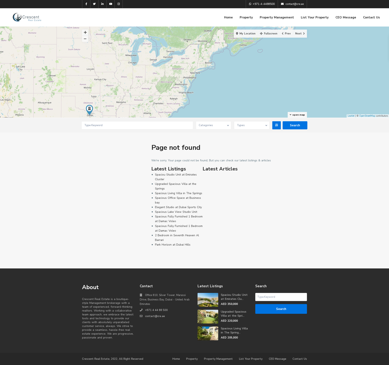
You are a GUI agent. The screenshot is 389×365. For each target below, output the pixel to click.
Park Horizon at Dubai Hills (172, 245)
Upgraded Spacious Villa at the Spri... (233, 314)
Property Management (277, 17)
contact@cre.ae (155, 316)
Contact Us (371, 17)
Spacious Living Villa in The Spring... (234, 330)
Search (281, 309)
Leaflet (351, 115)
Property (246, 17)
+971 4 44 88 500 (156, 310)
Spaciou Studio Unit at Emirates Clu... (234, 297)
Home (228, 17)
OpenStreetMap (367, 115)
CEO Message (346, 17)
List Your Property (315, 17)
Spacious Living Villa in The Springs (178, 193)
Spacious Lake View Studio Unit (176, 212)
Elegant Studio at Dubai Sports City (178, 207)
